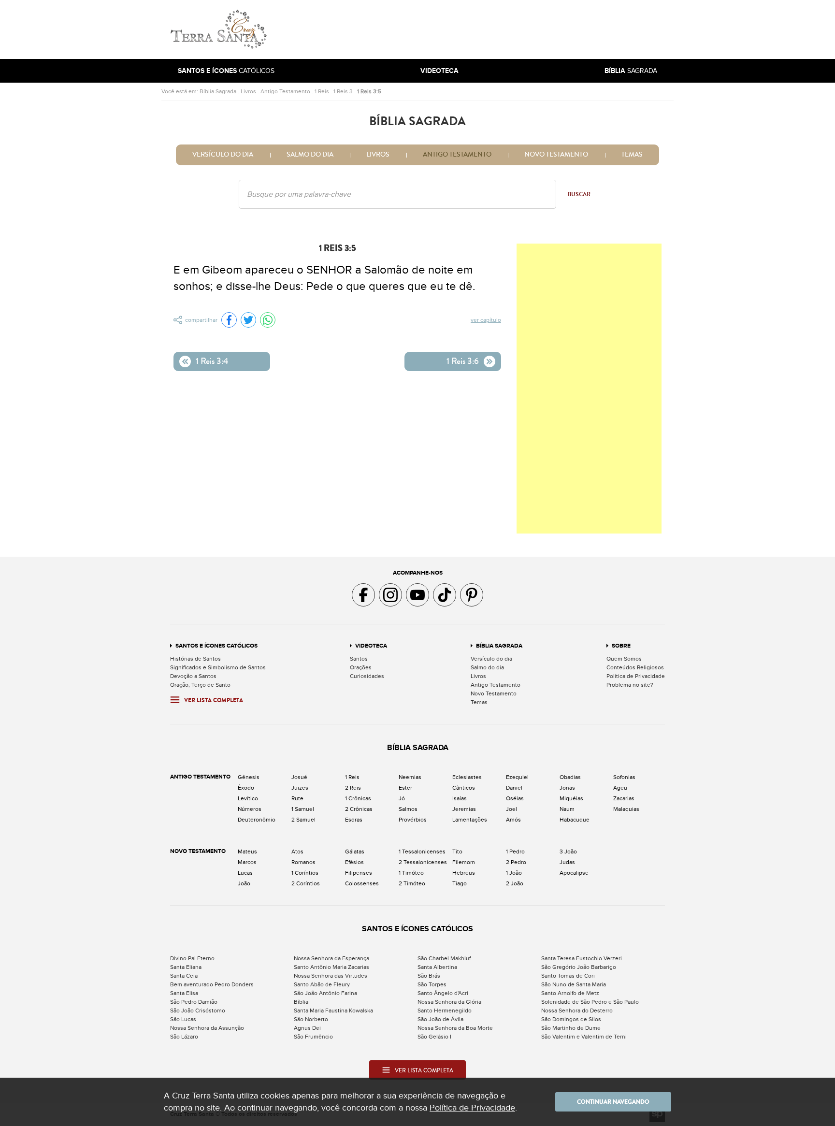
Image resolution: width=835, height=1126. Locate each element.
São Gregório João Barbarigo (578, 967)
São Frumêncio (313, 1036)
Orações (361, 667)
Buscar (579, 194)
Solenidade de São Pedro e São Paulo (590, 1001)
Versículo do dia (222, 154)
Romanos (303, 862)
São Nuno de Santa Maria (573, 984)
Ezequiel (517, 777)
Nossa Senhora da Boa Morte (455, 1028)
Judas (567, 862)
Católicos (226, 71)
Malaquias (626, 809)
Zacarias (623, 798)
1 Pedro (515, 851)
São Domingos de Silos (571, 1019)
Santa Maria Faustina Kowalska (333, 1010)
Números (249, 809)
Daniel (514, 787)
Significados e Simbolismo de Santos (218, 667)
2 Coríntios (305, 883)
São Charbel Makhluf (444, 958)
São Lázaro (184, 1036)
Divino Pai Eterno (192, 958)
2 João (514, 883)
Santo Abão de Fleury (322, 984)
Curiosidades (367, 676)
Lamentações (469, 819)
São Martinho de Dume (571, 1028)
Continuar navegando (613, 1101)
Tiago (459, 883)
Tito (457, 851)
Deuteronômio (256, 819)
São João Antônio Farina (325, 993)
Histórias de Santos (195, 658)
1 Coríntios (304, 872)
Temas (632, 154)
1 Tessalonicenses (422, 851)
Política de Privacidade (635, 676)
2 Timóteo (412, 883)
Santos (359, 658)
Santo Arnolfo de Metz (570, 993)
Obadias (570, 777)
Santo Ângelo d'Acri (443, 993)
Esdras (353, 819)
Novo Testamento (556, 154)
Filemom (463, 862)
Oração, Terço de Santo (200, 684)
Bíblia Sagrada (218, 91)
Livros (248, 91)
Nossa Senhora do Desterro (577, 1010)
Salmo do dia (310, 154)
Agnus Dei (307, 1028)
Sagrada (631, 71)
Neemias (410, 777)
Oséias (515, 798)
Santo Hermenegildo (445, 1010)
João (244, 883)
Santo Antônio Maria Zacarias (331, 967)
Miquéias (571, 798)
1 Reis (322, 91)
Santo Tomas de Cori (568, 975)
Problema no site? (629, 684)
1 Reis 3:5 (369, 91)
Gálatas (354, 851)
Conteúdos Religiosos (635, 667)
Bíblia (301, 1001)
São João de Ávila (440, 1019)
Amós (513, 819)
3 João (568, 851)
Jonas (567, 787)
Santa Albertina (437, 967)
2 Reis (353, 787)
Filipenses (358, 872)
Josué (299, 777)
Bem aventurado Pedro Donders (212, 984)
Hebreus (463, 872)
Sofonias (624, 777)
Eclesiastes (467, 777)
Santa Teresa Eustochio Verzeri (581, 958)
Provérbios (413, 819)
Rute (297, 798)
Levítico (248, 798)
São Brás (429, 975)
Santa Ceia (184, 975)
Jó (402, 798)
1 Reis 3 (343, 91)
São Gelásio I (434, 1036)
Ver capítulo (486, 320)
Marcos (247, 862)
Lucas (245, 872)
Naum (567, 809)
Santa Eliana (186, 967)
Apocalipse (574, 872)
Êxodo (246, 787)
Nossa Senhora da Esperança (331, 958)
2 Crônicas (359, 809)
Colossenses (362, 883)
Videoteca (371, 646)
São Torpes (432, 984)
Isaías (459, 798)
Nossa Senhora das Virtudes (330, 975)
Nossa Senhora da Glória (449, 1001)
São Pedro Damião (193, 1001)
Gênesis (248, 777)
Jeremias (464, 809)
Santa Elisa (184, 993)
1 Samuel (302, 809)
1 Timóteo (411, 872)
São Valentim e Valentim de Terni (584, 1036)
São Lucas (183, 1019)
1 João (514, 872)
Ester (405, 787)
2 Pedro (516, 862)
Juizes (299, 787)
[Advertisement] (483, 29)
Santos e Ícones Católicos (216, 646)
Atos (297, 851)
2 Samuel (303, 819)
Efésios (354, 862)
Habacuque (575, 819)
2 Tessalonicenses (423, 862)
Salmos (408, 809)
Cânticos (463, 787)
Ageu (620, 787)
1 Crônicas (358, 798)
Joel (511, 809)
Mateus (247, 851)
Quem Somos (624, 658)
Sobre (621, 646)
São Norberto (311, 1019)
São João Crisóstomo (197, 1010)
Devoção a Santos (193, 676)
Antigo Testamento (285, 91)
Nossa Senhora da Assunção (207, 1028)
